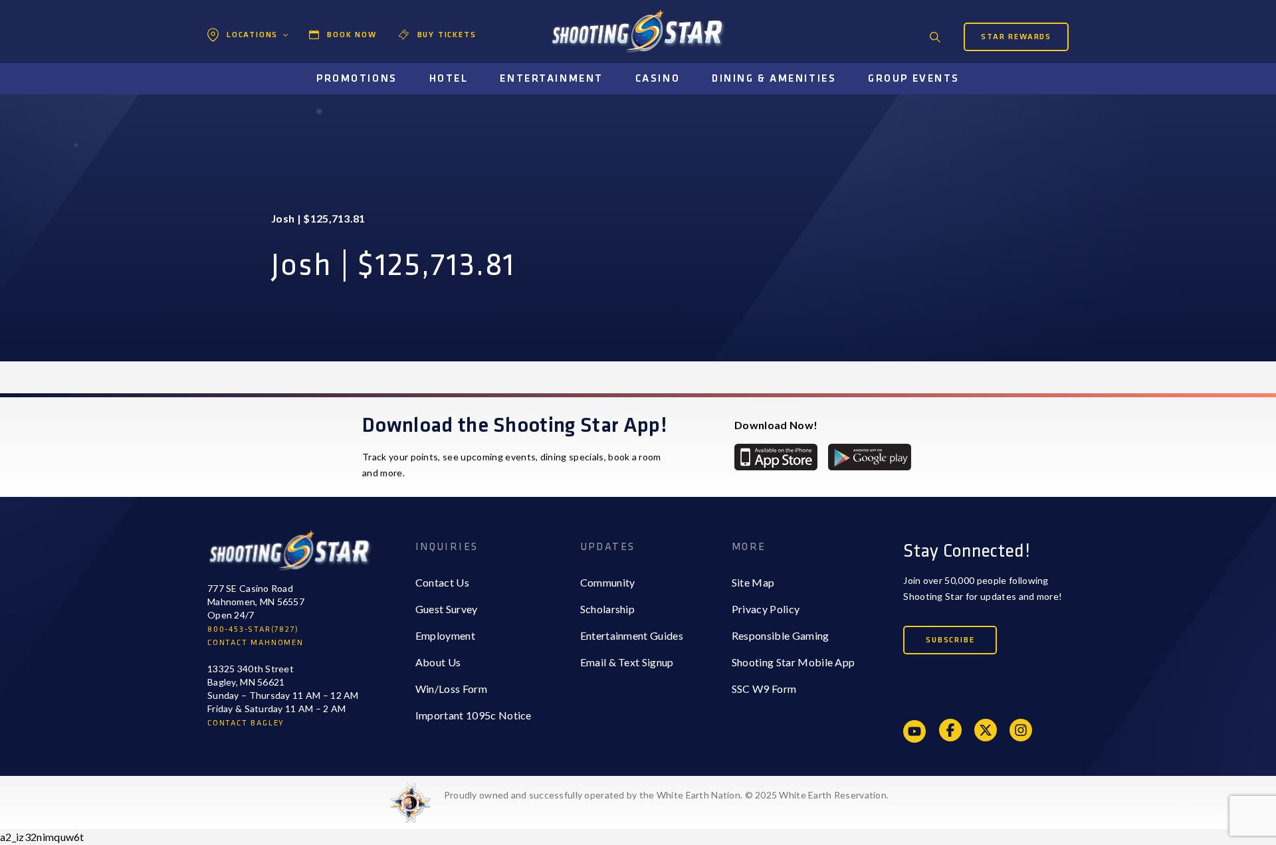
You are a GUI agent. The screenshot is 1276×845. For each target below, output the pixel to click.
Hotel (449, 78)
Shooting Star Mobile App (793, 662)
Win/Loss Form (451, 688)
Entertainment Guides (631, 635)
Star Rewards (1016, 37)
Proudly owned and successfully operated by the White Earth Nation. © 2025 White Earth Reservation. (666, 794)
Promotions (356, 78)
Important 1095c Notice (473, 715)
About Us (438, 662)
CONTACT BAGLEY (245, 723)
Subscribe (950, 640)
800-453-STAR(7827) (252, 629)
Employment (445, 635)
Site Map (753, 582)
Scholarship (607, 609)
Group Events (914, 78)
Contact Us (442, 582)
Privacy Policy (765, 609)
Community (607, 582)
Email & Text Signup (627, 662)
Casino (657, 78)
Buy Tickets (447, 35)
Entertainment (551, 78)
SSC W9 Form (764, 688)
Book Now (351, 35)
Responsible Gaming (780, 635)
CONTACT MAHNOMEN (255, 643)
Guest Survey (446, 609)
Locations (252, 35)
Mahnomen (250, 90)
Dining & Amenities (774, 78)
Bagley (240, 63)
